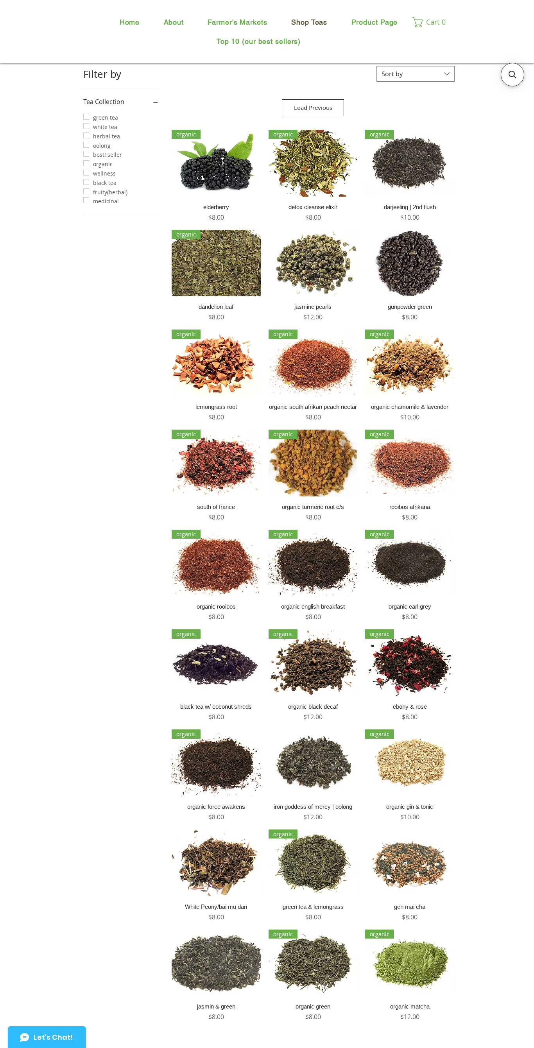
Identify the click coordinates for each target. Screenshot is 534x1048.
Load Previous (313, 107)
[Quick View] (313, 263)
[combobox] (415, 74)
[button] (432, 22)
